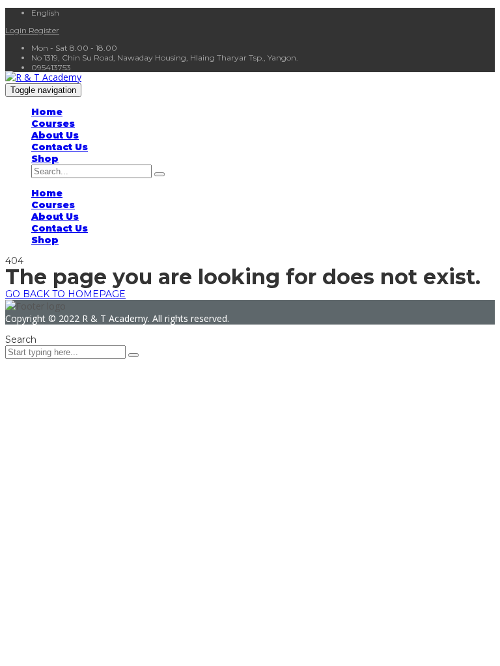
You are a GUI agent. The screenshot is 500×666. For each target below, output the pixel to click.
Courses (53, 123)
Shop (45, 159)
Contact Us (59, 147)
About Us (55, 135)
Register (44, 30)
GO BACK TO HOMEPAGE (65, 294)
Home (46, 112)
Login (17, 30)
